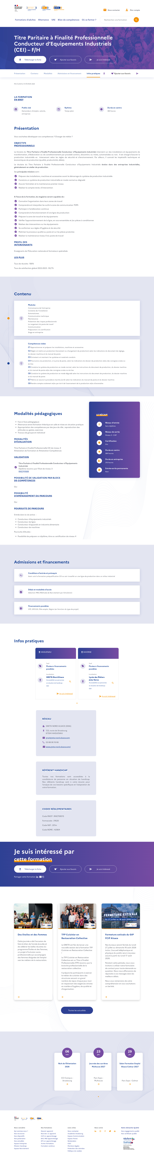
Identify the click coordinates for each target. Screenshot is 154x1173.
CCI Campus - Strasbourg (67, 1079)
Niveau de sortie (112, 432)
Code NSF (46, 825)
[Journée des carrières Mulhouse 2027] (98, 1084)
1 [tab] (78, 703)
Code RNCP (47, 816)
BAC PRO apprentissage (49, 1138)
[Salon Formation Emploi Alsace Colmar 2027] (130, 1084)
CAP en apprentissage (49, 1136)
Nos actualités (19, 1141)
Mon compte (135, 10)
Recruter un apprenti (48, 1133)
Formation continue (48, 1146)
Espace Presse (73, 1138)
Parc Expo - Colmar (130, 1080)
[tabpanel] (55, 673)
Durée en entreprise (114, 459)
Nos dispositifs (19, 1136)
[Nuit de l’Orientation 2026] (67, 1084)
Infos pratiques (93, 73)
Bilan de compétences (68, 19)
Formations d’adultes (25, 19)
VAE (53, 19)
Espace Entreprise (20, 1143)
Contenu (34, 73)
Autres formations (47, 1143)
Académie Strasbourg (75, 1133)
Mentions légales (73, 1146)
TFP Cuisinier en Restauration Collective (74, 936)
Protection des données (76, 1148)
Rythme (68, 107)
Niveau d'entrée (112, 422)
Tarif (47, 663)
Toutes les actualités (77, 1010)
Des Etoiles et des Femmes (32, 934)
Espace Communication (76, 1136)
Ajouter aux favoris (68, 59)
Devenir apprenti (47, 1131)
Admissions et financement (69, 73)
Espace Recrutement (21, 1148)
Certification (111, 441)
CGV (69, 1143)
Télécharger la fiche (32, 59)
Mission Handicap (20, 1146)
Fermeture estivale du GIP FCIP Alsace (119, 936)
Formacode (47, 820)
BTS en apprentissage (48, 1141)
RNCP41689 (24, 471)
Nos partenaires (19, 1138)
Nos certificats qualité (129, 1133)
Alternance (43, 19)
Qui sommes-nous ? (21, 1131)
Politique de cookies (75, 1151)
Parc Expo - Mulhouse (98, 1079)
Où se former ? (89, 19)
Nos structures (19, 1133)
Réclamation (72, 1141)
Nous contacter (113, 10)
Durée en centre (114, 107)
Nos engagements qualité (130, 1131)
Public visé (26, 107)
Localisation (50, 674)
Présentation (19, 73)
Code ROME (47, 829)
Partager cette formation (25, 876)
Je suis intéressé (103, 59)
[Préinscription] (137, 73)
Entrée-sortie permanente (116, 468)
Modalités (48, 73)
